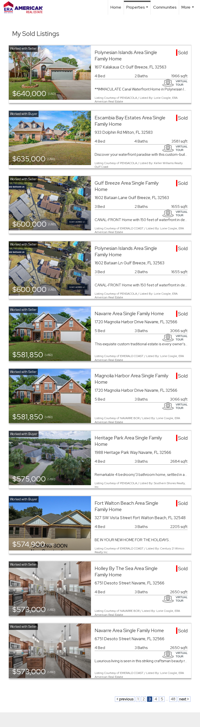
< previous (124, 699)
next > (184, 699)
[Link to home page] (25, 7)
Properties (137, 10)
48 (173, 699)
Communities (164, 7)
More (188, 10)
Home (115, 7)
